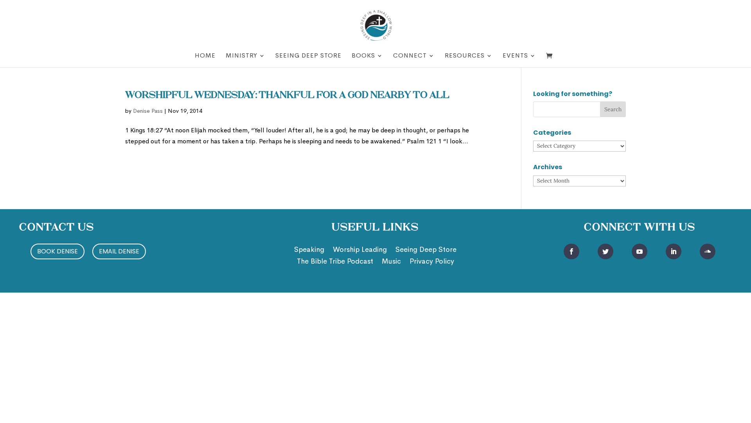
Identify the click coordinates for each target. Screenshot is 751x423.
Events (515, 56)
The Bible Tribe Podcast (335, 262)
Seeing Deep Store (308, 56)
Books (363, 56)
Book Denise (57, 251)
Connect (410, 56)
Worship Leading (360, 250)
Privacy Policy (432, 262)
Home (205, 56)
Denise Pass (148, 110)
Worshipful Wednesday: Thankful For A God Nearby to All (287, 95)
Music (391, 262)
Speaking (309, 250)
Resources (465, 56)
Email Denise (119, 251)
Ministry (241, 56)
